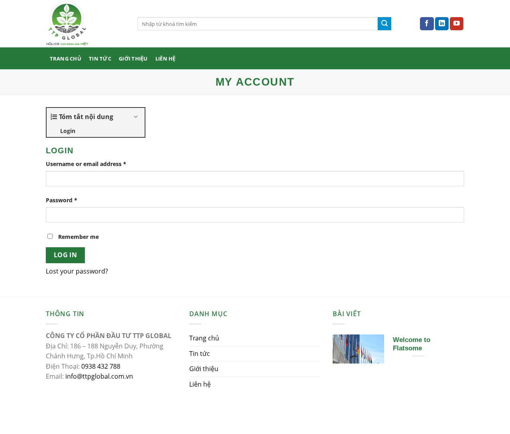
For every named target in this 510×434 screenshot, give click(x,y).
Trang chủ (65, 58)
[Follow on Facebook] (427, 24)
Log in (65, 254)
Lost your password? (77, 271)
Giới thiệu (133, 58)
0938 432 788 (100, 366)
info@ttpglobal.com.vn (99, 376)
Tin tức (100, 58)
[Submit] (384, 24)
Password (61, 200)
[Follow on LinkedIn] (442, 24)
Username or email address (86, 164)
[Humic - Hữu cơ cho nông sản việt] (86, 23)
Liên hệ (165, 58)
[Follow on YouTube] (456, 24)
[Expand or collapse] (136, 116)
